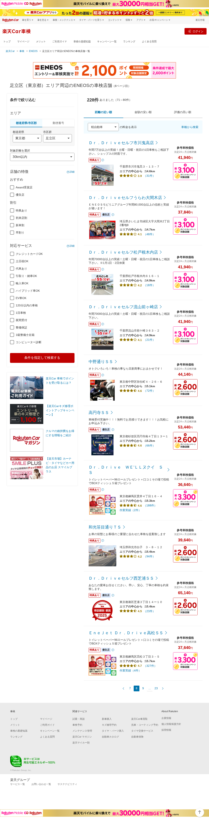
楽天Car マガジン (82, 736)
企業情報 (166, 718)
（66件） (149, 445)
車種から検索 (189, 127)
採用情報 (166, 730)
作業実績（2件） (130, 510)
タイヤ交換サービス (142, 730)
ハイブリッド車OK (28, 290)
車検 (21, 51)
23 (156, 688)
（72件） (149, 390)
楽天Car (10, 51)
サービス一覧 (17, 784)
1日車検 (21, 312)
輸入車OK (22, 283)
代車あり (21, 268)
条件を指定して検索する (42, 357)
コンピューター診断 (28, 342)
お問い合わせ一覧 (41, 784)
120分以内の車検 (27, 305)
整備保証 (21, 327)
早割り (20, 232)
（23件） (149, 611)
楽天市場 (200, 19)
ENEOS (33, 51)
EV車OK (21, 298)
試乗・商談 (78, 719)
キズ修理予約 (109, 724)
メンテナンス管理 (82, 730)
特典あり (21, 210)
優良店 (20, 194)
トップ (7, 41)
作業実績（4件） (130, 670)
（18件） (149, 285)
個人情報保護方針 (171, 724)
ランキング (129, 41)
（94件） (149, 556)
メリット (41, 41)
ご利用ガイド (59, 41)
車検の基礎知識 (82, 41)
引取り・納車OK (26, 276)
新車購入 (107, 719)
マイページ (23, 41)
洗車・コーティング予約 (144, 724)
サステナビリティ (67, 784)
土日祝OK (22, 261)
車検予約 (77, 724)
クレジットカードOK (29, 253)
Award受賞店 (24, 187)
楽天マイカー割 (81, 742)
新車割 (20, 225)
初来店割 (21, 217)
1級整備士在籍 (25, 334)
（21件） (149, 339)
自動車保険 (137, 736)
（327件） (150, 665)
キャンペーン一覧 (107, 41)
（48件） (149, 234)
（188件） (150, 505)
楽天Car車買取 (139, 719)
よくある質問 (149, 41)
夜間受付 (21, 320)
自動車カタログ (110, 736)
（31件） (149, 175)
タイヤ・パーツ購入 (113, 730)
